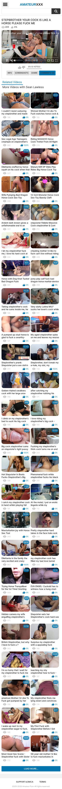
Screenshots (21, 73)
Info (10, 73)
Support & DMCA (24, 782)
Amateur (31, 4)
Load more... (31, 768)
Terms (42, 782)
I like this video (19, 67)
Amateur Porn (28, 786)
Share (34, 73)
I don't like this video (23, 67)
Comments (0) (47, 73)
